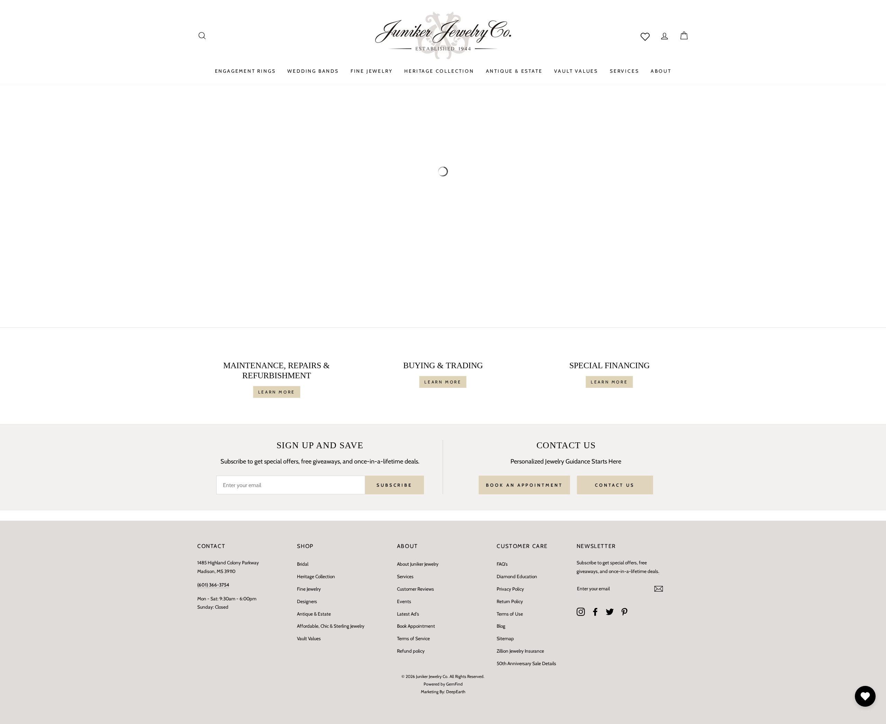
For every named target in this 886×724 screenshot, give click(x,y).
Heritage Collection (316, 576)
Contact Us (615, 485)
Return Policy (510, 601)
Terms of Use (510, 614)
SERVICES (624, 71)
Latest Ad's (408, 614)
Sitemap (505, 638)
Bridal (302, 564)
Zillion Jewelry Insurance (520, 651)
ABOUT (661, 71)
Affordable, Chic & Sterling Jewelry (330, 626)
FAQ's (502, 564)
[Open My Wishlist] (865, 696)
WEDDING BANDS (312, 71)
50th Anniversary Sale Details (526, 663)
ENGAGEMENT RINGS (245, 71)
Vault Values (309, 638)
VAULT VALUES (576, 71)
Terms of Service (413, 638)
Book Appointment (416, 626)
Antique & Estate (314, 614)
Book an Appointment (524, 485)
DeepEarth (455, 691)
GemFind (454, 684)
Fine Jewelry (309, 589)
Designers (307, 601)
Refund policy (411, 651)
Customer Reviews (415, 589)
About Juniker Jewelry (418, 564)
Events (404, 601)
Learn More (276, 392)
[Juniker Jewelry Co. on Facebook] (595, 611)
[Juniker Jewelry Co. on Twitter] (610, 611)
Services (405, 576)
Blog (501, 626)
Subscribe (394, 485)
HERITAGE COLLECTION (439, 71)
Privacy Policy (510, 589)
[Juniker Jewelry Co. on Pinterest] (624, 611)
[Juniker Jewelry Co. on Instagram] (581, 611)
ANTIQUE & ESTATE (514, 71)
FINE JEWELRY (372, 71)
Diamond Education (517, 576)
